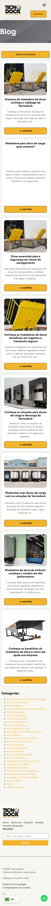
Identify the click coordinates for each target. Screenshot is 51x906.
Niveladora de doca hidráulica (23, 770)
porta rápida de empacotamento (24, 731)
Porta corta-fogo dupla (19, 754)
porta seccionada (16, 725)
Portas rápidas (14, 705)
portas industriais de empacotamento (26, 709)
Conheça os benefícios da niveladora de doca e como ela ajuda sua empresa (25, 652)
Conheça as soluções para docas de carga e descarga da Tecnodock (25, 415)
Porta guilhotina (15, 744)
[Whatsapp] (44, 898)
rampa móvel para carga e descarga (26, 699)
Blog (9, 784)
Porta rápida (13, 735)
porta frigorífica (15, 751)
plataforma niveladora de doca (23, 761)
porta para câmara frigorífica (22, 738)
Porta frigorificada (16, 748)
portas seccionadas (17, 702)
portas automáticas (17, 718)
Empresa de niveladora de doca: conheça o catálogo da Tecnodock (25, 103)
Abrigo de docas (15, 787)
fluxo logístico (15, 780)
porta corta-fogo (16, 757)
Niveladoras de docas (18, 764)
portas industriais (16, 712)
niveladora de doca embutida (22, 777)
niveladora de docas (18, 767)
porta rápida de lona (18, 728)
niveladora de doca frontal (21, 774)
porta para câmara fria (19, 741)
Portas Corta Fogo (16, 715)
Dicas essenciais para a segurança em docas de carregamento (25, 260)
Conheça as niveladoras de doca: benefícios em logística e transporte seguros (25, 338)
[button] (44, 5)
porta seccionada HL (18, 722)
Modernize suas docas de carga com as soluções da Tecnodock (25, 494)
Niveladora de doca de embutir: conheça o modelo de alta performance (25, 573)
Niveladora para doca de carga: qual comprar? (25, 145)
